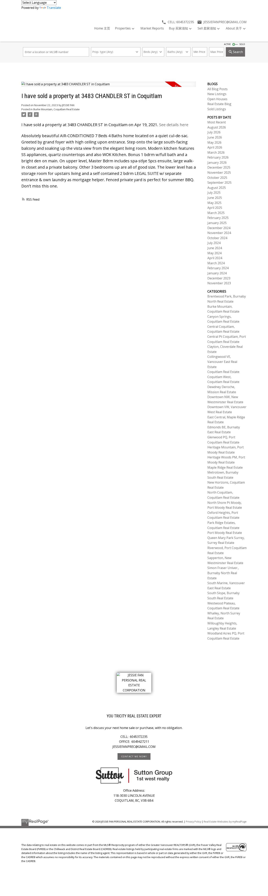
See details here (173, 124)
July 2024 (214, 243)
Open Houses (217, 99)
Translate (54, 8)
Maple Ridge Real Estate (225, 467)
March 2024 (216, 263)
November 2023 (219, 283)
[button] (134, 756)
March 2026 (216, 152)
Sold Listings (216, 109)
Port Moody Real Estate (224, 533)
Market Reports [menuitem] (152, 28)
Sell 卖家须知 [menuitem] (207, 28)
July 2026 (214, 132)
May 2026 (214, 142)
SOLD (242, 44)
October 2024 (217, 238)
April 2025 (214, 208)
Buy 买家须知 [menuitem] (178, 28)
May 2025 (214, 203)
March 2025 (216, 213)
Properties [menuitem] (123, 28)
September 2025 (219, 182)
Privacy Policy (193, 821)
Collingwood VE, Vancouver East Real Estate (222, 361)
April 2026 (214, 147)
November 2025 (219, 172)
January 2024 (217, 273)
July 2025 (214, 192)
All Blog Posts (217, 89)
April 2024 (214, 258)
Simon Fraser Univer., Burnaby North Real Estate (223, 573)
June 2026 (214, 137)
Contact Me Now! (134, 756)
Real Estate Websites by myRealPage (225, 821)
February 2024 (218, 268)
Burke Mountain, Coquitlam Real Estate (56, 109)
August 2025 (216, 187)
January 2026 (217, 162)
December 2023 (218, 278)
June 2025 (214, 198)
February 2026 (218, 157)
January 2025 (217, 223)
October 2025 (217, 177)
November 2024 (219, 233)
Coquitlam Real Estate (223, 372)
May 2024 (214, 253)
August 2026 (216, 127)
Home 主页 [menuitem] (102, 28)
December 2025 (218, 167)
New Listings (216, 94)
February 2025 (218, 218)
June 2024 (214, 248)
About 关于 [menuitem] (234, 28)
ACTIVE (227, 44)
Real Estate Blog (219, 104)
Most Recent (216, 122)
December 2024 (218, 228)
